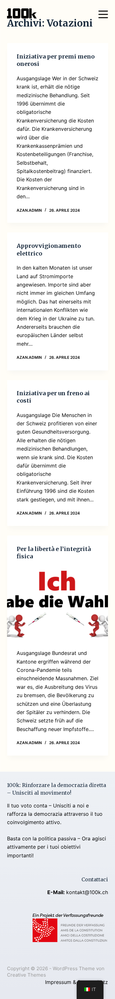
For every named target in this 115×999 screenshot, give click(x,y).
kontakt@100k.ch (87, 892)
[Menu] (103, 14)
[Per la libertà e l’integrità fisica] (57, 605)
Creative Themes (26, 975)
